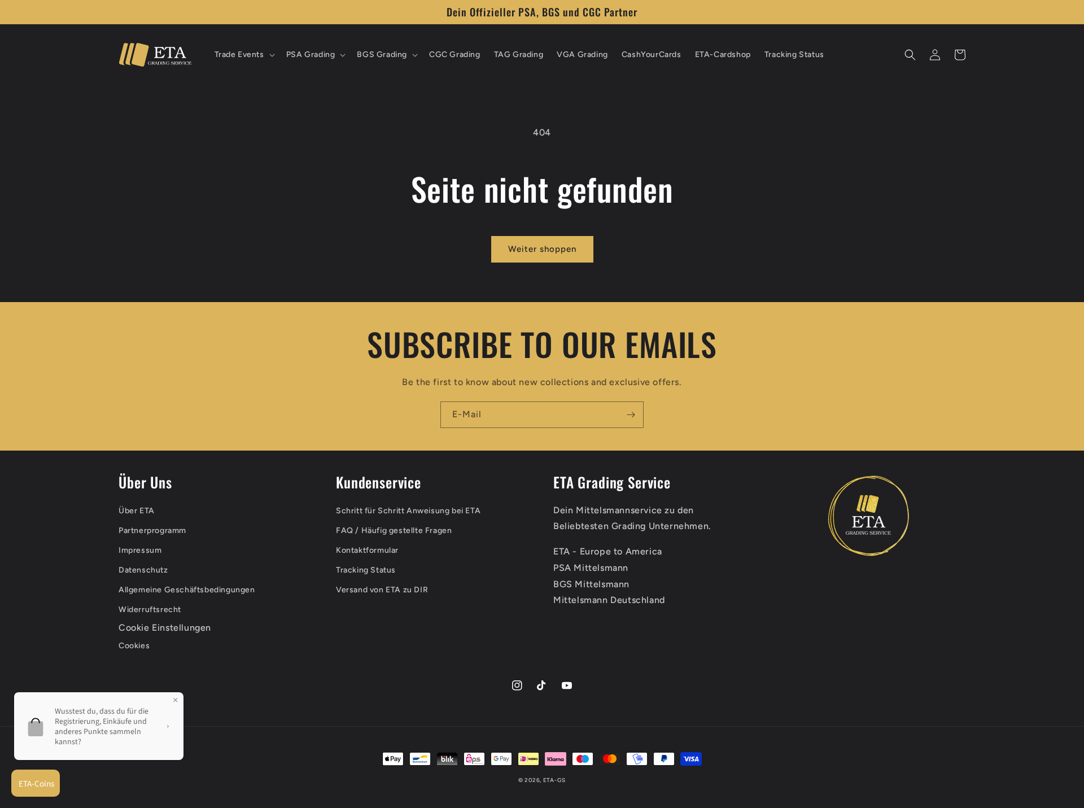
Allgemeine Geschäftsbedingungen (187, 590)
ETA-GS (554, 780)
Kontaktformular (367, 550)
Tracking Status (366, 570)
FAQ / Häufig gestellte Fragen (394, 530)
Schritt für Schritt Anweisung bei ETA (408, 511)
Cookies (134, 645)
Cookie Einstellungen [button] (165, 627)
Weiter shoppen (542, 249)
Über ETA (137, 511)
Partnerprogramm (152, 530)
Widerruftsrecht (150, 609)
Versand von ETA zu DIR (382, 590)
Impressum (140, 550)
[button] (243, 55)
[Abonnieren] (630, 414)
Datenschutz (143, 570)
